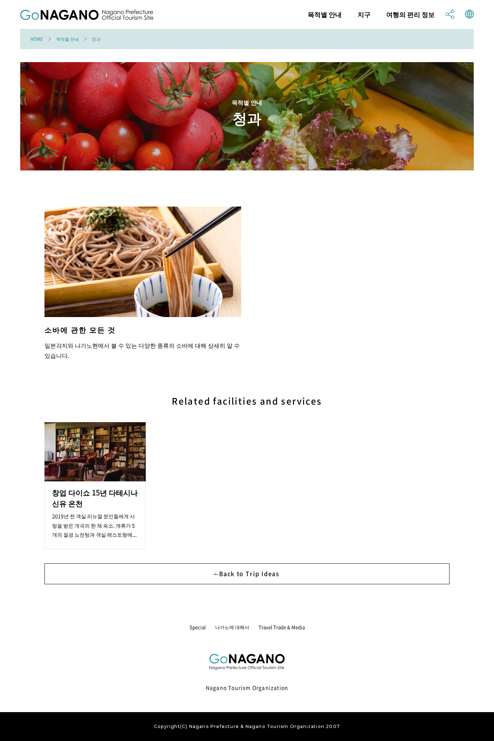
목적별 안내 (325, 14)
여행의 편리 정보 (410, 14)
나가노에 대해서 (232, 627)
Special (197, 627)
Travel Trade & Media (282, 627)
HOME (36, 39)
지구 (364, 14)
